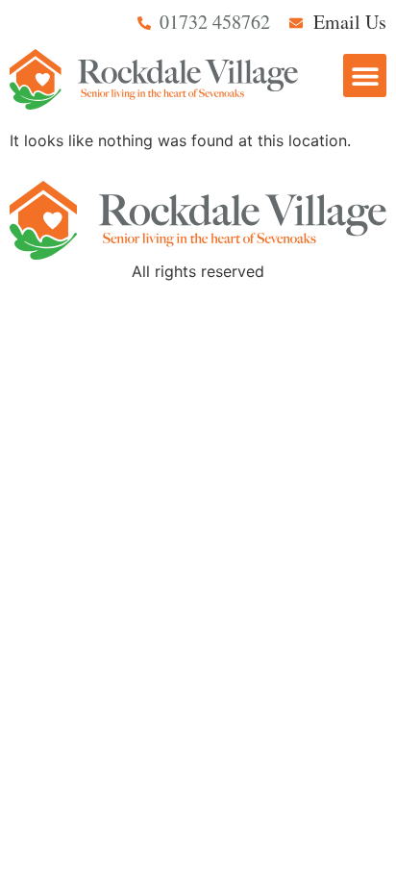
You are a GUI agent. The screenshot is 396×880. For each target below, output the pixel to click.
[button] (364, 75)
